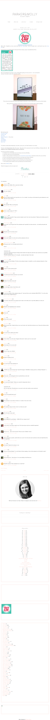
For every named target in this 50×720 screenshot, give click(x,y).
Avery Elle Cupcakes (25, 562)
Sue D (5, 305)
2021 (24, 534)
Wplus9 (3, 695)
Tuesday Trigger (5, 687)
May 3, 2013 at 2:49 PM (10, 402)
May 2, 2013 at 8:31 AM (10, 206)
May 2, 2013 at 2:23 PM (10, 288)
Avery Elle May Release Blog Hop (25, 566)
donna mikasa (6, 337)
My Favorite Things (6, 659)
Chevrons (25, 565)
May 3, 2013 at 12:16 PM (10, 389)
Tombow (4, 686)
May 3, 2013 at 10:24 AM (10, 377)
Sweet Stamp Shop (5, 679)
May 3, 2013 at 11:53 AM (10, 383)
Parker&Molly (25, 14)
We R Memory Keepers (6, 691)
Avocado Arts (4, 627)
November (25, 548)
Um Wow (4, 688)
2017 (24, 540)
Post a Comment (4, 468)
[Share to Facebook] (32, 174)
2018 (24, 539)
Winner (25, 561)
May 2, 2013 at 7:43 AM (10, 192)
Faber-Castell (4, 640)
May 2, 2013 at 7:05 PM (10, 320)
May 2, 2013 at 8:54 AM (10, 227)
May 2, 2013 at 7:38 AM (10, 186)
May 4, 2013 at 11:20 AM (10, 440)
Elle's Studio (4, 636)
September (25, 551)
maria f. (5, 455)
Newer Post (46, 470)
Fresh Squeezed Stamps (6, 644)
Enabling (4, 638)
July (25, 554)
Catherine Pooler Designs (7, 630)
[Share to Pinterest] (33, 174)
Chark (5, 266)
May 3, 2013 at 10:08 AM (10, 371)
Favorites (24, 21)
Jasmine (5, 436)
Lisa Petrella (6, 291)
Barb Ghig (6, 380)
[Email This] (28, 174)
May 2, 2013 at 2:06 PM (10, 276)
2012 (24, 573)
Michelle (5, 230)
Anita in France (7, 430)
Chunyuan (6, 183)
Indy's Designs (6, 411)
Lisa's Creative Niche (8, 299)
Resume (31, 21)
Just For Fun (4, 652)
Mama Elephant (5, 656)
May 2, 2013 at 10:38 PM (10, 340)
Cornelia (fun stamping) (8, 273)
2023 (24, 532)
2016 (24, 541)
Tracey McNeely (7, 279)
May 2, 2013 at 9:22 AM (10, 239)
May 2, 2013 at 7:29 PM (10, 334)
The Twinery (4, 684)
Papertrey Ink (4, 668)
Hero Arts (4, 646)
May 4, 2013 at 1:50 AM (10, 420)
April (25, 568)
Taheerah (5, 449)
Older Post (3, 470)
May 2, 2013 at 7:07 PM (10, 328)
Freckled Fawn (5, 642)
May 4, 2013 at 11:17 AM (10, 433)
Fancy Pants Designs (6, 641)
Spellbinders (4, 678)
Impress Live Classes (6, 650)
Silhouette (4, 673)
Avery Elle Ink (5, 626)
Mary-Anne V (6, 374)
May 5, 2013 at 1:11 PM (10, 459)
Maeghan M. (6, 209)
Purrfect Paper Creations (8, 242)
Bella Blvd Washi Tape (6, 629)
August (25, 552)
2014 (24, 544)
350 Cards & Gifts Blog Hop (25, 564)
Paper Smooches (5, 667)
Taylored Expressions (6, 680)
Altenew (4, 623)
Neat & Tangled (5, 660)
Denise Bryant (6, 362)
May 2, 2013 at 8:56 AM (10, 233)
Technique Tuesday (6, 682)
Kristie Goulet (6, 236)
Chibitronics (4, 632)
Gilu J (5, 443)
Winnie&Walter (5, 694)
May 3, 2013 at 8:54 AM (10, 365)
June (25, 555)
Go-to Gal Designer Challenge (8, 645)
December (25, 547)
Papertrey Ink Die (5, 669)
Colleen (5, 331)
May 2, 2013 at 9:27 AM (10, 248)
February (25, 570)
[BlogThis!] (30, 174)
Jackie (5, 195)
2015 (24, 543)
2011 (24, 575)
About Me (16, 21)
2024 (24, 530)
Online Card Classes (6, 663)
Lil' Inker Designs (5, 655)
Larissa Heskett (7, 368)
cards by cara (6, 462)
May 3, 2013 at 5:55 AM (10, 352)
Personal (4, 671)
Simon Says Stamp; (6, 675)
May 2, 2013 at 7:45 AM (10, 200)
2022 (24, 533)
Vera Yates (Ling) (7, 189)
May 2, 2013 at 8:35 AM (10, 212)
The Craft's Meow (5, 683)
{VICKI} (5, 355)
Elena (5, 203)
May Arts (4, 657)
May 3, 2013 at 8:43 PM (10, 414)
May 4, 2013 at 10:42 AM (10, 427)
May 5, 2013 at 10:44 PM (10, 465)
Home (9, 21)
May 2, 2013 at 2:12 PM (10, 282)
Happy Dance (6, 259)
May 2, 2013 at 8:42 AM (10, 219)
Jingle (5, 349)
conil (5, 399)
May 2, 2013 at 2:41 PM (10, 302)
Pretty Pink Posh (5, 672)
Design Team (39, 21)
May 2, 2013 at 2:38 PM (10, 296)
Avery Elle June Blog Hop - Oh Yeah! (26, 558)
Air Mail (25, 559)
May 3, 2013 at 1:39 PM (10, 396)
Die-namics (4, 633)
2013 (24, 546)
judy (5, 392)
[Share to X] (31, 174)
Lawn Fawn (4, 653)
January (25, 572)
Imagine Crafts (5, 649)
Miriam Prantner (7, 222)
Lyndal (5, 417)
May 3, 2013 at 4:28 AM (10, 346)
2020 (24, 536)
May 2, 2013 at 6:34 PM (10, 314)
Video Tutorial (5, 690)
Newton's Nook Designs (6, 661)
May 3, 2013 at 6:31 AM (10, 359)
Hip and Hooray (5, 648)
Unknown (5, 311)
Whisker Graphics (5, 692)
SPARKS (4, 676)
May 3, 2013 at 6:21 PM (10, 408)
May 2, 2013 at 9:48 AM (10, 256)
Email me (39, 500)
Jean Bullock (6, 323)
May (25, 557)
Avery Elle (27, 175)
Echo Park (4, 634)
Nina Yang (22, 46)
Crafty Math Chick (7, 423)
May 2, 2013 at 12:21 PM (10, 263)
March (25, 569)
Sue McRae (6, 285)
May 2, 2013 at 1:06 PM (10, 270)
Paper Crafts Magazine (6, 665)
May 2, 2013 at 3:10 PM (10, 308)
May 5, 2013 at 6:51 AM (10, 452)
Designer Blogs (28, 719)
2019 (24, 537)
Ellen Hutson (4, 637)
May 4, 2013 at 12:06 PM (10, 446)
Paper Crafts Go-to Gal (6, 664)
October (24, 550)
